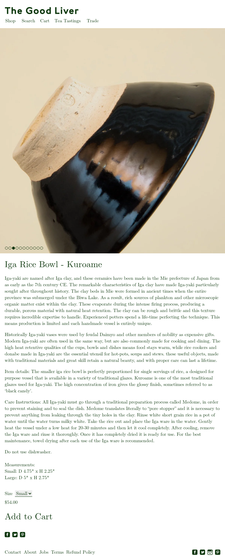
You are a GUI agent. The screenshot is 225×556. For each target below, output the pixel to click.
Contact (13, 552)
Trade (93, 20)
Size (9, 493)
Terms (57, 552)
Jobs (43, 552)
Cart (45, 20)
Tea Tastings (67, 20)
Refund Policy (80, 552)
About (30, 552)
